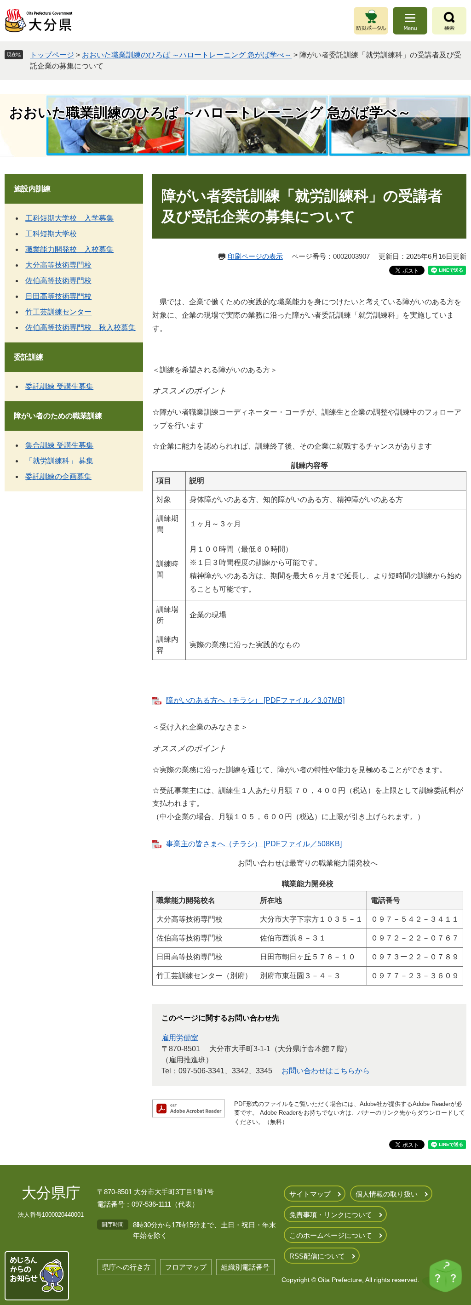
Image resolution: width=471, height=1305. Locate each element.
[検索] (449, 20)
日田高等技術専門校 (58, 296)
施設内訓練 (32, 189)
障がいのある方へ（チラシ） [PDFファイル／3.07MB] (255, 700)
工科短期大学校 (51, 234)
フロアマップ (186, 1267)
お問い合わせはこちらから (325, 1071)
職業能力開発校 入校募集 (69, 249)
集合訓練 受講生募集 (59, 445)
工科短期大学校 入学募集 (69, 218)
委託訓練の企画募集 (58, 476)
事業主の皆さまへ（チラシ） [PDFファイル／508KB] (254, 844)
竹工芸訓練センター (58, 312)
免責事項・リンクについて (330, 1215)
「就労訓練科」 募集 (59, 461)
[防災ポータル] (371, 20)
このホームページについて (330, 1235)
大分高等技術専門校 (58, 265)
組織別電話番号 (245, 1267)
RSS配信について (317, 1256)
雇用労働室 (179, 1038)
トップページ (52, 55)
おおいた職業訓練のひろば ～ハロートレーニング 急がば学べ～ (187, 55)
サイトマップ (310, 1194)
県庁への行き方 (126, 1267)
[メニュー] (410, 20)
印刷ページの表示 (255, 256)
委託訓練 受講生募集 (59, 386)
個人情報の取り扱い (387, 1194)
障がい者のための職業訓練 (58, 416)
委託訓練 (28, 357)
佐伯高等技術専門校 (58, 281)
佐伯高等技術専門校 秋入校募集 (80, 327)
